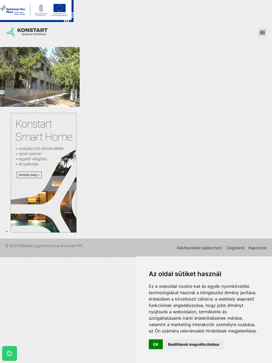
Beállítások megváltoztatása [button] (193, 344)
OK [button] (156, 344)
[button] (262, 32)
